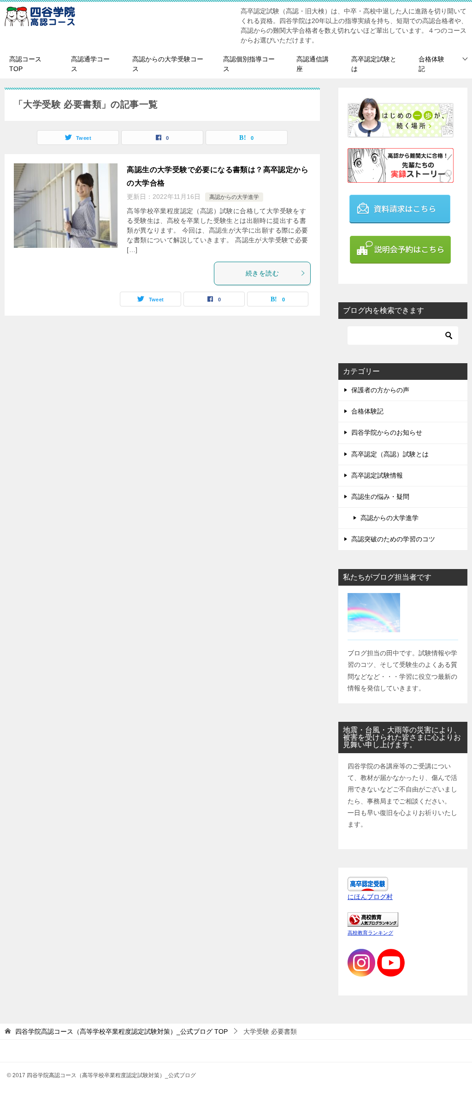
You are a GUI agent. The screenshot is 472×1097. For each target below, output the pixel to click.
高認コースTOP (25, 63)
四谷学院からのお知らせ (386, 432)
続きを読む (262, 273)
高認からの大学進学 (234, 197)
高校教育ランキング (370, 932)
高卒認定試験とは (373, 63)
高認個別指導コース (249, 63)
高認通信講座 (312, 63)
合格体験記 (431, 63)
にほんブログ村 (370, 896)
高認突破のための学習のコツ (393, 539)
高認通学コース (90, 63)
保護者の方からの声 (380, 390)
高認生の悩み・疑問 (380, 496)
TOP (121, 1031)
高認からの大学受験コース (167, 63)
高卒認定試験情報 (377, 475)
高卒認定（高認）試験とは (390, 454)
